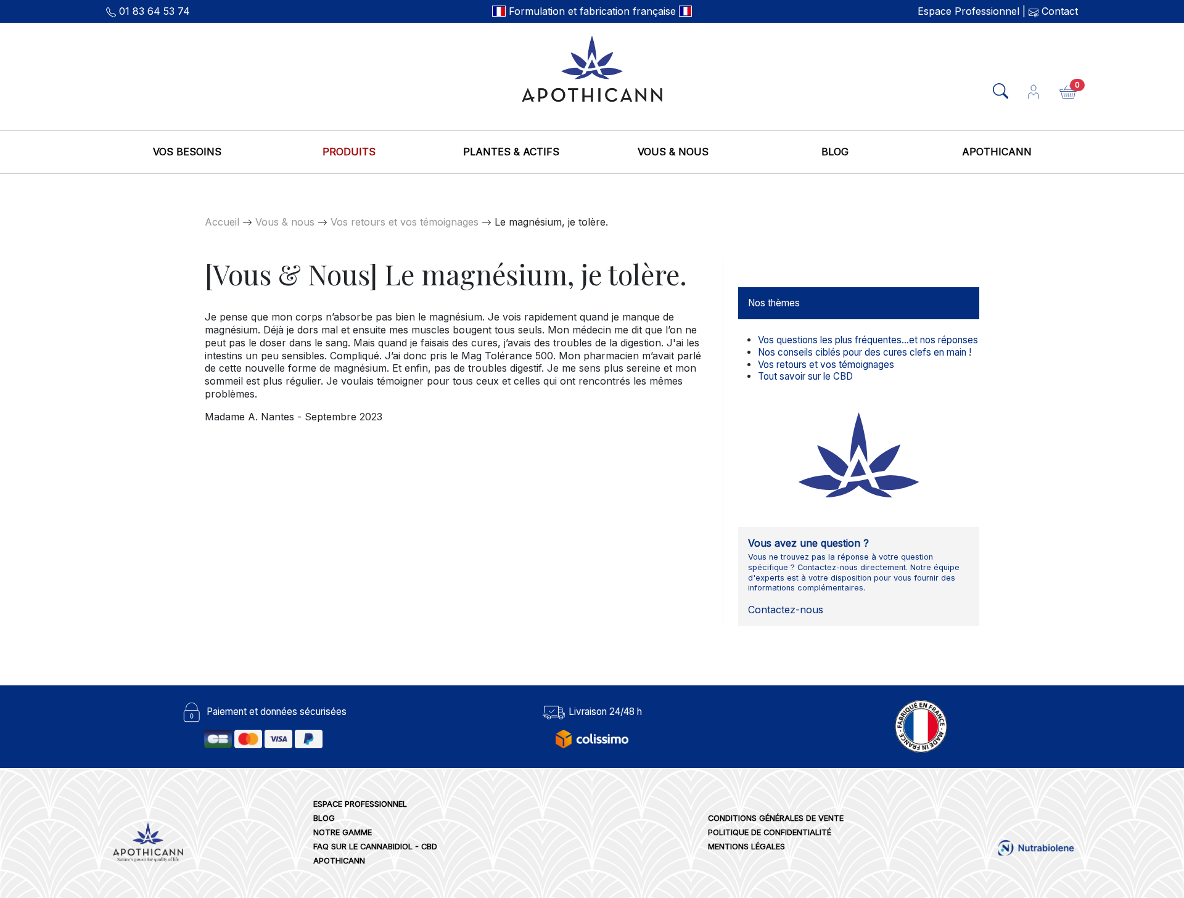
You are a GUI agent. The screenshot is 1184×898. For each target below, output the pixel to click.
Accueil (222, 222)
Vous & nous (673, 151)
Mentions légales (746, 846)
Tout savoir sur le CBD (805, 376)
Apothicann (997, 151)
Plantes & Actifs (511, 151)
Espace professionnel (360, 804)
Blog (835, 151)
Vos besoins (187, 151)
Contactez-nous (785, 609)
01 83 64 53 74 (154, 11)
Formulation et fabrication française (592, 11)
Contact (1058, 11)
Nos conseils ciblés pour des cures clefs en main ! (864, 352)
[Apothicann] (592, 68)
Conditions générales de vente (776, 818)
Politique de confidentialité (769, 832)
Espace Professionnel (968, 11)
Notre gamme (342, 832)
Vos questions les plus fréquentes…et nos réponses (868, 340)
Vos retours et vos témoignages (405, 222)
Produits (349, 151)
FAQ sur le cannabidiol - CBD (375, 846)
